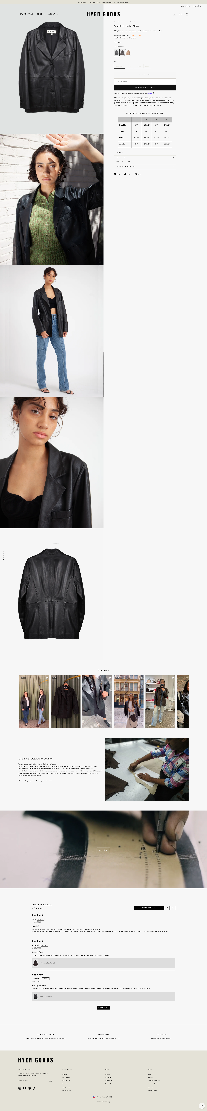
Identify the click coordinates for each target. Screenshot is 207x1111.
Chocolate (122, 52)
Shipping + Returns (125, 166)
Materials (121, 152)
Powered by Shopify (103, 1102)
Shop (40, 14)
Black (117, 52)
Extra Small (119, 66)
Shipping (64, 1074)
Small (129, 66)
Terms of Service (67, 1090)
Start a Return (66, 1080)
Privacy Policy (66, 1087)
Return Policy (66, 1077)
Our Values (108, 1077)
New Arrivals (26, 14)
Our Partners (108, 1080)
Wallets (150, 1077)
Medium (138, 66)
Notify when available (145, 88)
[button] (34, 701)
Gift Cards (151, 1087)
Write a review (148, 908)
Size (115, 61)
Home (115, 22)
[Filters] (167, 908)
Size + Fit (120, 157)
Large (147, 66)
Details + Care (123, 161)
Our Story (107, 1074)
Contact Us (108, 1084)
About (52, 14)
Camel (128, 52)
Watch (103, 850)
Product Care (65, 1084)
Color (119, 46)
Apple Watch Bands (154, 1080)
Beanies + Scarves (153, 1084)
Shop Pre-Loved (152, 1090)
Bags (149, 1074)
